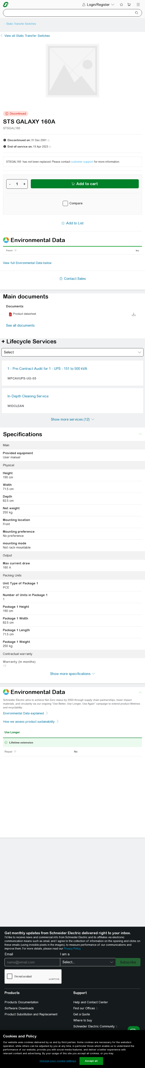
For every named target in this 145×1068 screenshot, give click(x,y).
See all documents (20, 325)
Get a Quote (81, 1014)
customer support (82, 161)
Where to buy (82, 1020)
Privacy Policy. (72, 948)
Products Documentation (21, 1002)
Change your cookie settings (57, 1061)
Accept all (91, 1061)
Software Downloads (19, 1008)
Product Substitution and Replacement (31, 1014)
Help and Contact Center (90, 1002)
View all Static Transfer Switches (27, 36)
